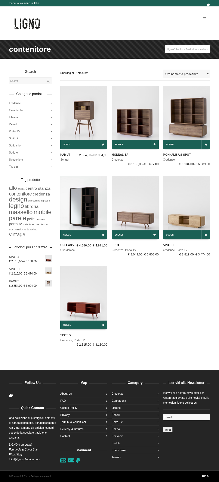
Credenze (117, 159)
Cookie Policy (68, 407)
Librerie (13, 117)
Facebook (209, 3)
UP (204, 476)
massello (21, 212)
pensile (40, 219)
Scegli (67, 144)
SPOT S (65, 335)
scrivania (38, 224)
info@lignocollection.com (24, 459)
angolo (21, 189)
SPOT (115, 245)
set (46, 224)
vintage (17, 234)
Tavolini (13, 166)
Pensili (13, 124)
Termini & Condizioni (73, 422)
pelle (31, 219)
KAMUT (65, 154)
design (18, 199)
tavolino (32, 229)
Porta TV (130, 250)
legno (16, 205)
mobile (43, 211)
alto (13, 188)
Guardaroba (67, 250)
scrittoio (27, 224)
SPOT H (168, 245)
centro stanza (37, 188)
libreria (32, 206)
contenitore (20, 194)
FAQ (63, 400)
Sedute (13, 152)
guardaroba (34, 200)
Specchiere (16, 159)
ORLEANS (67, 245)
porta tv (15, 224)
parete (17, 218)
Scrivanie (15, 145)
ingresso (45, 200)
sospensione (17, 229)
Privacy (65, 414)
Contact (65, 436)
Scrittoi (64, 159)
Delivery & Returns (72, 429)
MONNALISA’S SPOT (177, 154)
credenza (41, 194)
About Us (66, 393)
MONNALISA (120, 154)
